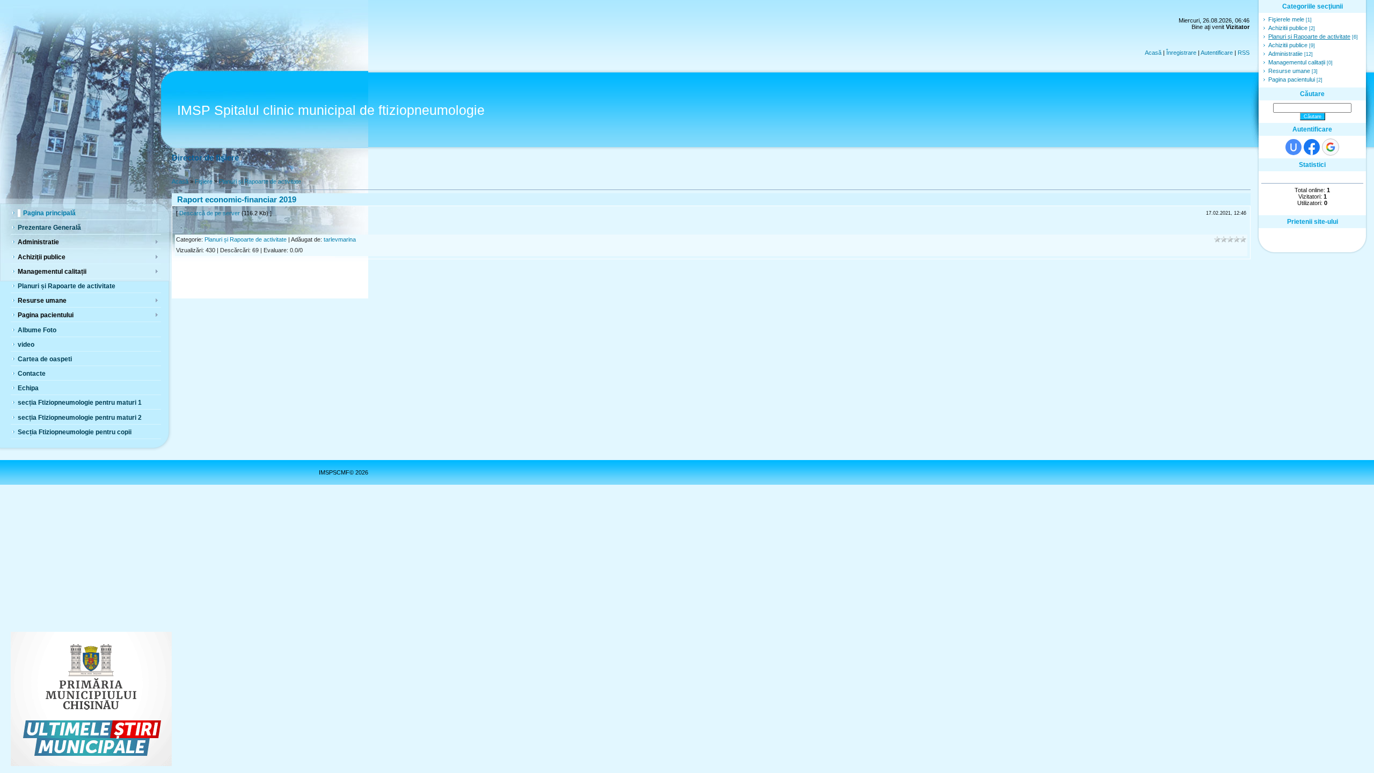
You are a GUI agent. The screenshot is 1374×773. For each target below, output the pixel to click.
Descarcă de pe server (209, 213)
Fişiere (204, 181)
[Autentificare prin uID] (1293, 147)
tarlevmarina (340, 239)
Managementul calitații (1296, 62)
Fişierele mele (1286, 19)
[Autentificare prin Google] (1330, 147)
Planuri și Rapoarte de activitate (260, 181)
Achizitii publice (1287, 28)
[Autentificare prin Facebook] (1312, 147)
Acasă (1153, 52)
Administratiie (1285, 53)
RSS (1243, 52)
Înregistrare (1181, 52)
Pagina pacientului (1291, 79)
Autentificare (1217, 52)
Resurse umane (1289, 71)
